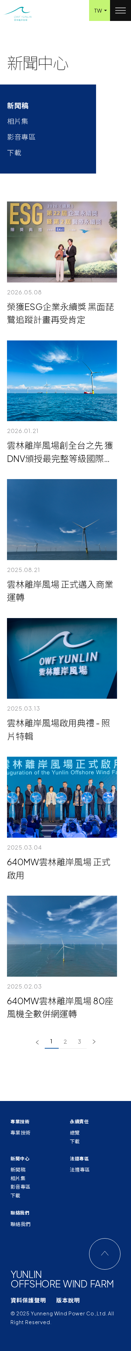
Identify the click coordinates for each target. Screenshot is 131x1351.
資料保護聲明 (28, 1300)
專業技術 (20, 1132)
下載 (75, 1141)
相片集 (18, 1178)
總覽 (75, 1132)
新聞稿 (18, 1169)
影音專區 (20, 1186)
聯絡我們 (20, 1224)
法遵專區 (80, 1169)
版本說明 (68, 1300)
